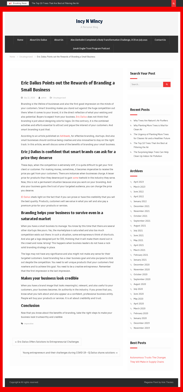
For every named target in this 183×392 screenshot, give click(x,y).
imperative (28, 323)
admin (43, 97)
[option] (57, 3)
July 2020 (138, 288)
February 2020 (141, 313)
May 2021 (138, 240)
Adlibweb (65, 135)
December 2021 (142, 206)
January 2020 (140, 318)
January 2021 (140, 259)
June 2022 (139, 191)
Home (20, 39)
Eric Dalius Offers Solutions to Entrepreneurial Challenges (48, 341)
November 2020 (142, 269)
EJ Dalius (25, 196)
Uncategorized (59, 97)
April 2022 (139, 196)
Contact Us (160, 39)
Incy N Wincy (89, 21)
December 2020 (142, 264)
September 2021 (142, 220)
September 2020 (142, 279)
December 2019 (142, 323)
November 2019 (142, 327)
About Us (58, 39)
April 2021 (139, 245)
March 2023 (139, 186)
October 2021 (140, 215)
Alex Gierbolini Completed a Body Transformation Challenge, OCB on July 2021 (109, 39)
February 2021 (141, 254)
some (75, 177)
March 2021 (139, 249)
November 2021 (142, 211)
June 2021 (139, 235)
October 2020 (140, 274)
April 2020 (139, 303)
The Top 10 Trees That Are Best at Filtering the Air (55, 3)
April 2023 (139, 181)
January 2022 (140, 201)
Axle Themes (167, 382)
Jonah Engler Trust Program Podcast (91, 48)
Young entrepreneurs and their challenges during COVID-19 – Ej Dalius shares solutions (69, 352)
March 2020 (139, 308)
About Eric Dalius (38, 39)
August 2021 (140, 225)
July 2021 (138, 230)
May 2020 (138, 298)
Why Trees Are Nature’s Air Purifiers (151, 120)
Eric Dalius (81, 116)
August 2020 (140, 284)
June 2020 (139, 293)
